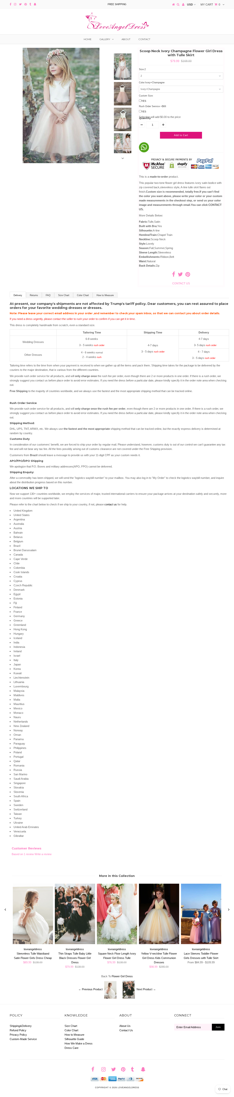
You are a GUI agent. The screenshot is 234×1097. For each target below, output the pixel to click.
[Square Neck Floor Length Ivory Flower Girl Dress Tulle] (117, 943)
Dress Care (71, 1047)
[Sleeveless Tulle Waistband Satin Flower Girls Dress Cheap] (33, 943)
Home (87, 39)
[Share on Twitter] (180, 275)
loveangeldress (128, 1087)
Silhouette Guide (74, 1039)
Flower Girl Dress (122, 976)
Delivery (18, 295)
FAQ (48, 295)
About (126, 39)
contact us (110, 504)
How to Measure (105, 295)
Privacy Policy (18, 1034)
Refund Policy (18, 1030)
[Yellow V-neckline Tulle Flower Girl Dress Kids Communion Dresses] (159, 943)
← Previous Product (90, 989)
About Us (125, 1025)
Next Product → (146, 989)
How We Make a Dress (79, 1043)
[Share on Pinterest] (187, 275)
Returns (34, 295)
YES (143, 101)
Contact (144, 39)
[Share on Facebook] (173, 275)
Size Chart (63, 295)
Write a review (43, 854)
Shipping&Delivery (21, 1025)
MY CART (210, 4)
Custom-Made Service (23, 1039)
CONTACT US (181, 283)
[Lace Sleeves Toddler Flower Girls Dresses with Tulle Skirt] (201, 943)
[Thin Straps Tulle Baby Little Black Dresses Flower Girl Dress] (75, 943)
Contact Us (126, 1030)
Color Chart (83, 295)
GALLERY (104, 39)
